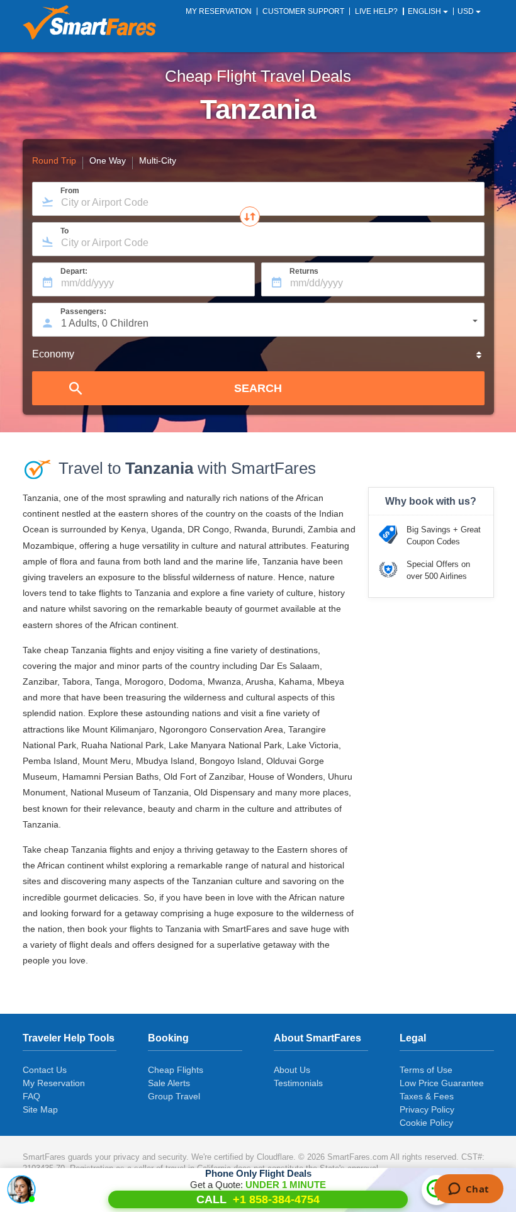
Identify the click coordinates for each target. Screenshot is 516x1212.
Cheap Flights (175, 1070)
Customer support (303, 11)
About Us (292, 1070)
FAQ (31, 1096)
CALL (258, 1199)
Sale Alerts (169, 1083)
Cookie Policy (426, 1123)
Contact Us (45, 1070)
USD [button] (466, 11)
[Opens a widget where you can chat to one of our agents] (468, 1190)
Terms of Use (426, 1070)
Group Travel (174, 1096)
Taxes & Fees (427, 1096)
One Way (107, 161)
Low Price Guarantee (442, 1083)
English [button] (425, 11)
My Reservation (54, 1083)
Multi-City (157, 161)
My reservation (219, 11)
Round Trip (54, 161)
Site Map (40, 1109)
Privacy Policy (427, 1109)
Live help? (376, 11)
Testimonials (298, 1083)
